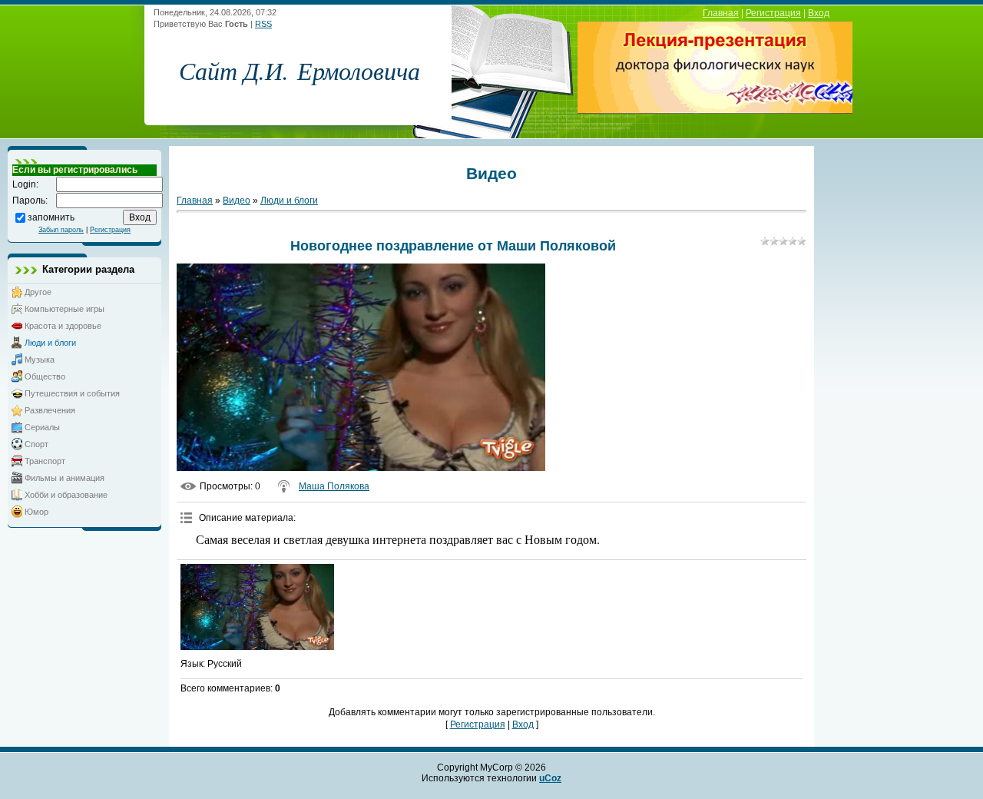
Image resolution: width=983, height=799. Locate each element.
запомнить (51, 216)
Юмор (36, 511)
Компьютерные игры (64, 308)
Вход (818, 13)
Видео (236, 200)
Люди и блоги (50, 342)
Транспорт (45, 461)
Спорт (36, 444)
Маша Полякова (334, 486)
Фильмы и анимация (64, 477)
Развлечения (50, 410)
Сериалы (42, 427)
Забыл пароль (61, 230)
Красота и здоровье (63, 325)
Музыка (40, 359)
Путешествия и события (72, 393)
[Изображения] (257, 607)
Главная (721, 13)
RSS (263, 23)
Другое (38, 292)
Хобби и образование (66, 494)
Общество (45, 376)
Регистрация (773, 13)
